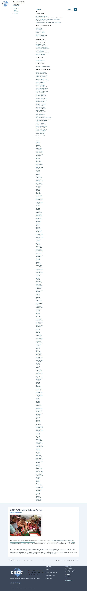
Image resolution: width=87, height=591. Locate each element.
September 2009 (39, 430)
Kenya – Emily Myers (40, 116)
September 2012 (39, 377)
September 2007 (39, 461)
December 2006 (39, 471)
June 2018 (38, 276)
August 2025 (38, 155)
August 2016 (38, 309)
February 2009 (39, 440)
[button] (56, 11)
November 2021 (39, 217)
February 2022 (39, 212)
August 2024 (38, 168)
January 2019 (38, 266)
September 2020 (39, 237)
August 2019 (38, 256)
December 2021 (39, 215)
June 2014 (38, 347)
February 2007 (39, 468)
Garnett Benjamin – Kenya (41, 35)
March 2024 (38, 176)
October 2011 (38, 393)
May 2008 (38, 452)
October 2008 (38, 445)
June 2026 (38, 142)
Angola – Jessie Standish (41, 72)
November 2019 (39, 252)
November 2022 (39, 199)
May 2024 (38, 173)
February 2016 (39, 317)
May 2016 (38, 313)
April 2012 (38, 385)
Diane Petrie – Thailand (40, 32)
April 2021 (38, 227)
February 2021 (39, 230)
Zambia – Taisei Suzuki (40, 133)
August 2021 (38, 221)
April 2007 (38, 467)
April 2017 (38, 297)
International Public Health (41, 50)
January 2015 (38, 336)
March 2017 (38, 298)
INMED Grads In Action (40, 44)
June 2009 (38, 434)
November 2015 (39, 322)
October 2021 (38, 218)
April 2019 (38, 262)
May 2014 (38, 348)
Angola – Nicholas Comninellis (42, 75)
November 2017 (39, 287)
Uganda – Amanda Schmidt (41, 129)
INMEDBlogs (16, 8)
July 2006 (38, 478)
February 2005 (39, 499)
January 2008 (38, 458)
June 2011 (38, 399)
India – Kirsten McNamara (41, 108)
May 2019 (38, 260)
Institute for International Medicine (43, 66)
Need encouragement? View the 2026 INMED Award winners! (48, 22)
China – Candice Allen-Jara (41, 79)
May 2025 (38, 158)
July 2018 (38, 275)
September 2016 (39, 307)
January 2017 (38, 301)
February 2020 (39, 247)
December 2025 (39, 151)
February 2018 (39, 282)
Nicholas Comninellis (40, 60)
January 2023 (38, 196)
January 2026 (38, 149)
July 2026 (38, 140)
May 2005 (38, 494)
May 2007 (38, 465)
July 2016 (38, 310)
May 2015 (38, 331)
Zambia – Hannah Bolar (40, 132)
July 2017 (38, 293)
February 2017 (39, 300)
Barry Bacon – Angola (40, 36)
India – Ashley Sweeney (41, 111)
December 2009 (39, 426)
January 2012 (38, 389)
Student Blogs (49, 578)
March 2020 (38, 246)
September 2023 (39, 184)
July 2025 (38, 157)
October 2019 (38, 253)
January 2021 (38, 231)
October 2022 (38, 200)
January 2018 (38, 284)
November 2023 (39, 181)
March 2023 (38, 193)
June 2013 (38, 364)
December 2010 (39, 408)
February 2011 (38, 405)
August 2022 (38, 203)
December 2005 (39, 486)
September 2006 (39, 475)
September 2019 (39, 255)
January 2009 (38, 442)
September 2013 (39, 360)
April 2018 (38, 279)
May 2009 (38, 436)
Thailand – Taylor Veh (40, 123)
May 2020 (38, 243)
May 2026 (38, 143)
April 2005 (38, 496)
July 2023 (38, 187)
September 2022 (39, 202)
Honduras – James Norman (41, 98)
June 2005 (38, 493)
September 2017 (39, 290)
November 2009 (39, 427)
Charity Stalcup (39, 28)
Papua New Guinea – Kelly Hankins (43, 119)
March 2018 (38, 281)
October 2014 (38, 341)
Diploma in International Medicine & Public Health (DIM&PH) (22, 542)
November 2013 (39, 357)
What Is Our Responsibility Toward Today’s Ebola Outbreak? (48, 19)
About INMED (48, 566)
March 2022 (38, 211)
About (15, 10)
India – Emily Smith (40, 110)
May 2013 (38, 366)
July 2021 (38, 222)
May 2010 (38, 418)
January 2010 (38, 424)
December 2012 (39, 373)
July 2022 (38, 205)
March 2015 (38, 333)
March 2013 (38, 369)
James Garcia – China (40, 31)
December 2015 (39, 320)
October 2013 (38, 358)
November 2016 (39, 304)
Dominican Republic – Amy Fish (42, 81)
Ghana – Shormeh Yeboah (41, 89)
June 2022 (38, 206)
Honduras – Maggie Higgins (41, 99)
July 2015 (38, 328)
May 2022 (38, 208)
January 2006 (38, 484)
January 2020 (38, 249)
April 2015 (38, 332)
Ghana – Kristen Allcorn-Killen (42, 86)
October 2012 (38, 376)
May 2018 (38, 278)
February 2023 (39, 195)
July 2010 (38, 415)
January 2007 (38, 469)
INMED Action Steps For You (41, 47)
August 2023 (38, 186)
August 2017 (38, 291)
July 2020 (38, 240)
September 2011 (39, 395)
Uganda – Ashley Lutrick (41, 124)
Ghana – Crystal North (40, 83)
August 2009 (38, 431)
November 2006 (39, 472)
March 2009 (38, 439)
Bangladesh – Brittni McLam (41, 76)
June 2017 (38, 294)
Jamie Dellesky (39, 29)
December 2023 (39, 180)
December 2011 (39, 390)
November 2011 (39, 392)
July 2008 (38, 449)
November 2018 (39, 269)
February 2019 (39, 265)
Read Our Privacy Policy (50, 575)
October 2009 (38, 429)
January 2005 (38, 500)
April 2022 (38, 209)
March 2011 (38, 404)
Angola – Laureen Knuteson (41, 73)
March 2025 (38, 161)
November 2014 (39, 339)
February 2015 (39, 335)
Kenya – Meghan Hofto (40, 114)
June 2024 (38, 171)
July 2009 (38, 433)
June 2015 (38, 329)
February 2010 (39, 423)
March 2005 (38, 497)
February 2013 (39, 370)
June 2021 (38, 224)
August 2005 (38, 490)
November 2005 (39, 487)
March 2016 (38, 316)
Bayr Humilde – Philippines (41, 34)
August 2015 (38, 326)
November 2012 (39, 374)
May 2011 (37, 401)
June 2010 (38, 417)
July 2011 (37, 398)
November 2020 (39, 234)
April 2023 (38, 192)
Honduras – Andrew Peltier (41, 102)
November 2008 (39, 443)
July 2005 (38, 491)
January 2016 (38, 319)
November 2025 (39, 152)
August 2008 (38, 448)
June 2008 (38, 450)
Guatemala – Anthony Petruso (42, 91)
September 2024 (39, 167)
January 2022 (38, 214)
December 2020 (39, 233)
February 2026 (39, 148)
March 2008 (38, 455)
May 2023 (38, 190)
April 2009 (38, 437)
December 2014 (39, 338)
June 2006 (38, 480)
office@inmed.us (68, 580)
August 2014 (38, 344)
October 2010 (38, 411)
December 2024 (39, 164)
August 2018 (38, 274)
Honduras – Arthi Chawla (41, 94)
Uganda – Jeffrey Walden (41, 130)
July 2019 (38, 257)
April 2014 (38, 350)
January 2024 (38, 179)
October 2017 (38, 288)
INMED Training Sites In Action (42, 45)
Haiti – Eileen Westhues (40, 92)
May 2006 (38, 481)
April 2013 (38, 367)
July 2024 (38, 170)
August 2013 (38, 361)
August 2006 (38, 477)
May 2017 (38, 296)
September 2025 (39, 154)
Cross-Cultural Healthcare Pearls (42, 53)
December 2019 (39, 250)
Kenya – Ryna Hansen (40, 113)
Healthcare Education (40, 54)
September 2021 (39, 219)
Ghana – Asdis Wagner (40, 82)
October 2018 (38, 271)
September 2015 (39, 325)
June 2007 (38, 464)
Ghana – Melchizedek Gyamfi (42, 88)
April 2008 (38, 453)
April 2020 (38, 244)
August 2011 (38, 396)
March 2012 (38, 386)
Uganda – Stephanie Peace (41, 127)
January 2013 (38, 372)
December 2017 (39, 285)
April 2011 (38, 402)
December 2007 (39, 459)
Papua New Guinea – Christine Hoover (43, 117)
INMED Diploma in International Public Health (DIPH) (62, 540)
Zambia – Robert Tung (40, 135)
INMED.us (16, 13)
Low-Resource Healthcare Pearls (42, 48)
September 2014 (39, 342)
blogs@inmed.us (68, 581)
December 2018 (39, 268)
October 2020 (38, 236)
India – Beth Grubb (40, 105)
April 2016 (38, 314)
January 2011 (38, 407)
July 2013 (38, 363)
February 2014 (39, 353)
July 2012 (38, 380)
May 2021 (38, 225)
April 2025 (38, 160)
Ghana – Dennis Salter (40, 85)
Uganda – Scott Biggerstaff (41, 126)
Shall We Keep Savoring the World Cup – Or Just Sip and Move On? (49, 17)
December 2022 (39, 197)
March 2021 (38, 228)
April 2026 (38, 145)
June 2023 (38, 189)
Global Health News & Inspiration (42, 42)
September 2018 (39, 272)
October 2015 (38, 323)
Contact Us (16, 11)
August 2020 (38, 238)
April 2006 (38, 483)
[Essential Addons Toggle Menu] (11, 16)
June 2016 (38, 312)
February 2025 (39, 162)
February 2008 (39, 456)
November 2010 (39, 410)
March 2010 (38, 421)
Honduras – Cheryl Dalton (41, 95)
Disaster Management (40, 51)
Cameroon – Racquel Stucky (42, 78)
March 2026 (38, 146)
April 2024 (38, 174)
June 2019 (38, 259)
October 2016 (38, 306)
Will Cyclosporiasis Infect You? (42, 16)
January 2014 (38, 354)
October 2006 (38, 474)
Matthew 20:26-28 (52, 553)
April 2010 (38, 420)
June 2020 (38, 241)
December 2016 (39, 303)
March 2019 (38, 263)
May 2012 (38, 383)
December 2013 (39, 355)
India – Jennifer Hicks (40, 107)
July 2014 (38, 345)
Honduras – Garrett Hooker (41, 97)
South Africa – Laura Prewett (42, 120)
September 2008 (39, 446)
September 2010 (39, 412)
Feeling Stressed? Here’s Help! (42, 20)
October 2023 (38, 183)
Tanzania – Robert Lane (40, 121)
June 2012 (38, 382)
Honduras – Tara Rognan (41, 104)
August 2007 (38, 462)
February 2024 (39, 177)
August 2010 (38, 414)
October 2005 (38, 489)
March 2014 (38, 351)
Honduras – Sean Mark (40, 101)
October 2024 (38, 165)
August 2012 (38, 379)
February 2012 (39, 388)
